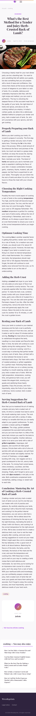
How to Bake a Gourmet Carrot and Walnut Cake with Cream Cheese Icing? (17, 673)
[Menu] (21, 1)
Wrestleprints (8, 699)
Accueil (4, 8)
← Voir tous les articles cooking (13, 628)
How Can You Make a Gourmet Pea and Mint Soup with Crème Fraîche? (17, 651)
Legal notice (6, 705)
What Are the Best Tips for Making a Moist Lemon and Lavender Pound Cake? (16, 665)
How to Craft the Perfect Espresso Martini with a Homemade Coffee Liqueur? (15, 680)
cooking (10, 8)
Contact (14, 705)
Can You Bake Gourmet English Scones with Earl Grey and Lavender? (17, 658)
